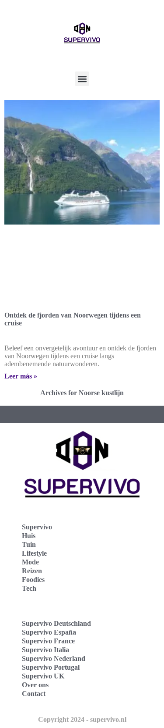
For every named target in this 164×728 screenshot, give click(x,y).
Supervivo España (49, 632)
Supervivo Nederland (53, 658)
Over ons (35, 685)
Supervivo (37, 527)
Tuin (29, 544)
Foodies (33, 579)
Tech (29, 588)
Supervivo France (48, 641)
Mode (30, 562)
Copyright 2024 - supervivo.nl (82, 719)
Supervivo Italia (45, 649)
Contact (33, 693)
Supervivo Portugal (51, 667)
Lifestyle (34, 553)
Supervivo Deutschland (56, 623)
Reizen (32, 571)
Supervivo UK (43, 676)
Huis (28, 535)
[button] (82, 78)
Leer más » (20, 376)
